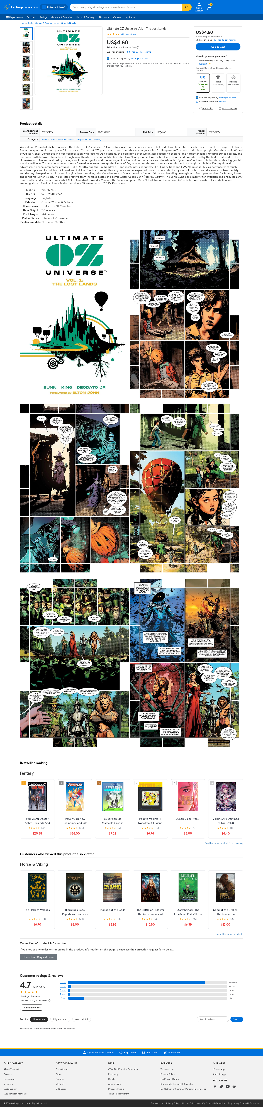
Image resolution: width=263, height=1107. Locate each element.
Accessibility (114, 1084)
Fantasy (97, 139)
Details (222, 101)
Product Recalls (116, 1088)
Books (30, 23)
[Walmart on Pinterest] (234, 1086)
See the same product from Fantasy (224, 843)
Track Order (152, 1052)
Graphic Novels (68, 23)
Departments (16, 17)
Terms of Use (167, 1069)
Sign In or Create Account (100, 1052)
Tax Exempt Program (118, 1093)
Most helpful (81, 1019)
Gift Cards (61, 1088)
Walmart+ (61, 1084)
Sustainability (10, 1088)
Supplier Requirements (15, 1093)
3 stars (63, 990)
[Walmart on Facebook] (215, 1086)
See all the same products (229, 934)
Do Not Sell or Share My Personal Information (183, 1088)
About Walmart (11, 1069)
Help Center (130, 1052)
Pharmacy (104, 17)
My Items (130, 17)
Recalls (111, 1079)
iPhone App (219, 1069)
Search (236, 1019)
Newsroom (9, 1079)
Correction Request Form (38, 957)
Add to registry (229, 108)
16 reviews (131, 34)
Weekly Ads (174, 1052)
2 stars (63, 994)
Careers (117, 17)
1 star (63, 998)
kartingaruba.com (139, 58)
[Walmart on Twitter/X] (221, 1086)
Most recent (39, 1019)
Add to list (207, 108)
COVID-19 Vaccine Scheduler (123, 1069)
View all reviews (32, 1007)
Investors (8, 1084)
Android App (219, 1074)
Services (31, 17)
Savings (43, 17)
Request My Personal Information (177, 1084)
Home (23, 23)
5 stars (63, 982)
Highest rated (60, 1019)
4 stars (63, 986)
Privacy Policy (167, 1074)
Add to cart (218, 47)
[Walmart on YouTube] (228, 1086)
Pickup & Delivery (85, 17)
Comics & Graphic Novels (47, 23)
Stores (59, 1074)
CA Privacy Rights (169, 1079)
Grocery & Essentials (61, 17)
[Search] (187, 7)
